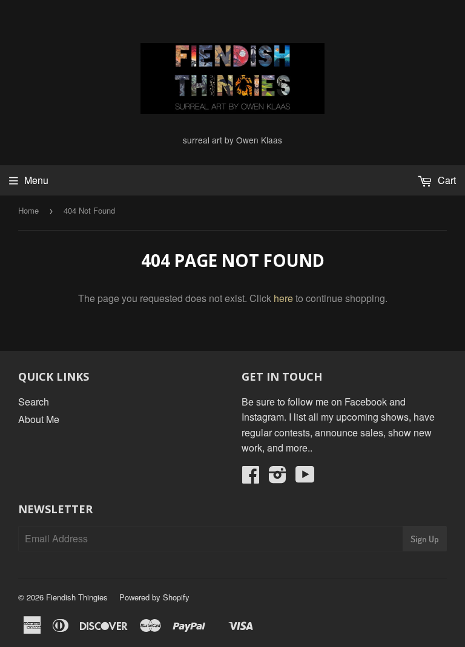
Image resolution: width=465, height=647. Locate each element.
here (283, 298)
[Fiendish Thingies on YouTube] (305, 478)
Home (28, 210)
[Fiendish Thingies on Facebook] (251, 478)
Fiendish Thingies (77, 597)
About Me (38, 419)
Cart (445, 180)
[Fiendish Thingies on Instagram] (277, 478)
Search (33, 402)
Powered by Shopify (154, 597)
